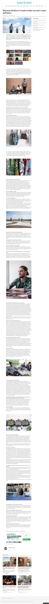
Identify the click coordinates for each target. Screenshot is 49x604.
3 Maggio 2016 (10, 15)
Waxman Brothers (22, 531)
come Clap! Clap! (11, 355)
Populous (15, 355)
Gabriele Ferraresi (5, 15)
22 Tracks (9, 525)
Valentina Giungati (5, 573)
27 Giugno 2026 (10, 573)
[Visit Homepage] (24, 2)
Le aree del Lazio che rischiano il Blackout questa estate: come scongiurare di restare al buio (9, 587)
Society (14, 15)
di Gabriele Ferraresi (19, 228)
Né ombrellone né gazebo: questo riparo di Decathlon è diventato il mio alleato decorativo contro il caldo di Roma (24, 587)
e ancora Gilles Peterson (18, 356)
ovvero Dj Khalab (25, 352)
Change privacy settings (46, 603)
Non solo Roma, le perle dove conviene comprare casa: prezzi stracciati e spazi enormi (9, 568)
